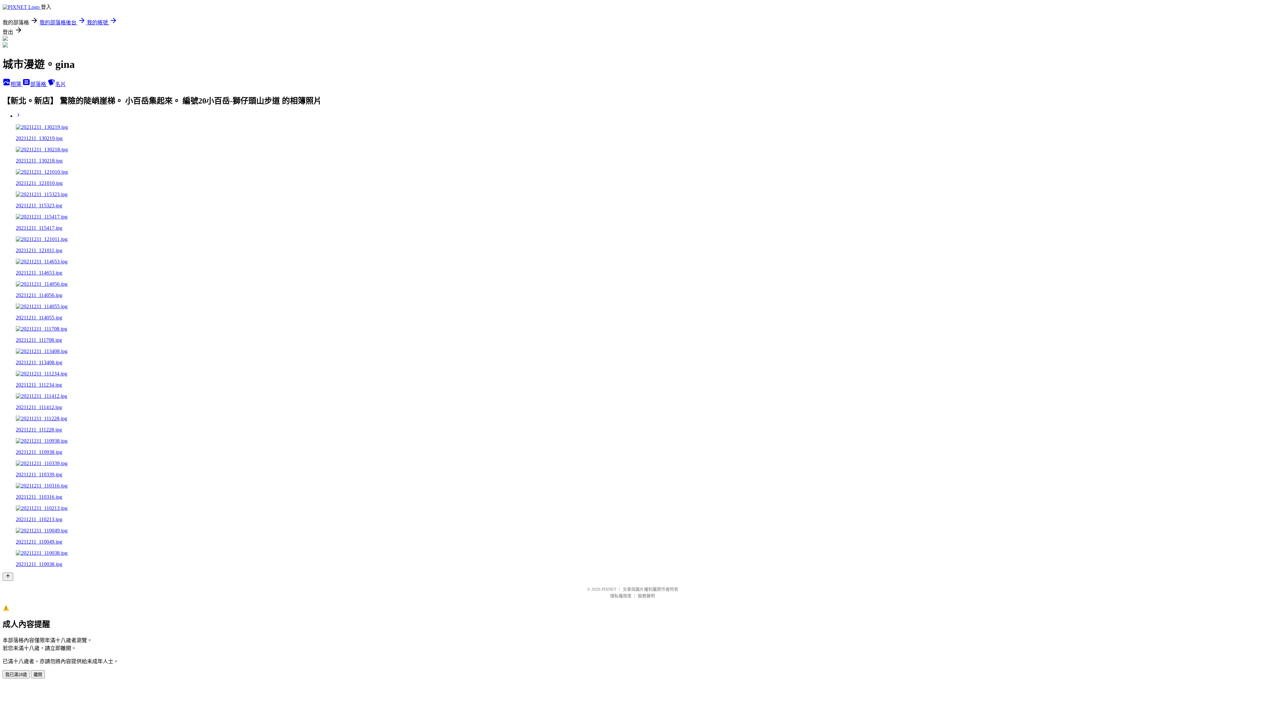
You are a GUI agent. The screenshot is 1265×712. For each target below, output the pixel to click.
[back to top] (8, 577)
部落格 (38, 84)
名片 (60, 84)
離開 (38, 674)
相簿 (16, 84)
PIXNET (609, 589)
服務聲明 (646, 595)
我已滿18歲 (16, 674)
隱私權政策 (621, 595)
